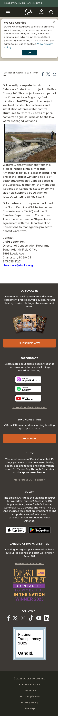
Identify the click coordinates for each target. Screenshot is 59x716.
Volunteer (34, 3)
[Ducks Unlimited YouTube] (38, 618)
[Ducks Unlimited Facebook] (8, 618)
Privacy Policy (29, 702)
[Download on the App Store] (16, 530)
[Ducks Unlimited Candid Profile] (29, 643)
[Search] (51, 12)
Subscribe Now (29, 343)
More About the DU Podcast (29, 407)
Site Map (29, 708)
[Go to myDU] (42, 12)
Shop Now (30, 438)
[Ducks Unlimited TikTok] (31, 618)
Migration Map (14, 3)
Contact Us (29, 690)
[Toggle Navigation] (8, 12)
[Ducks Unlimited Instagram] (23, 618)
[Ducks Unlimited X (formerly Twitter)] (15, 618)
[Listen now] (28, 379)
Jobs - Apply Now (29, 696)
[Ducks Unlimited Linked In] (46, 618)
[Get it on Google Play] (39, 530)
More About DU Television (29, 479)
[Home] (29, 12)
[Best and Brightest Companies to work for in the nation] (29, 585)
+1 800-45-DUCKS (29, 684)
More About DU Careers (29, 563)
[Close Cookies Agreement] (54, 22)
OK (29, 52)
